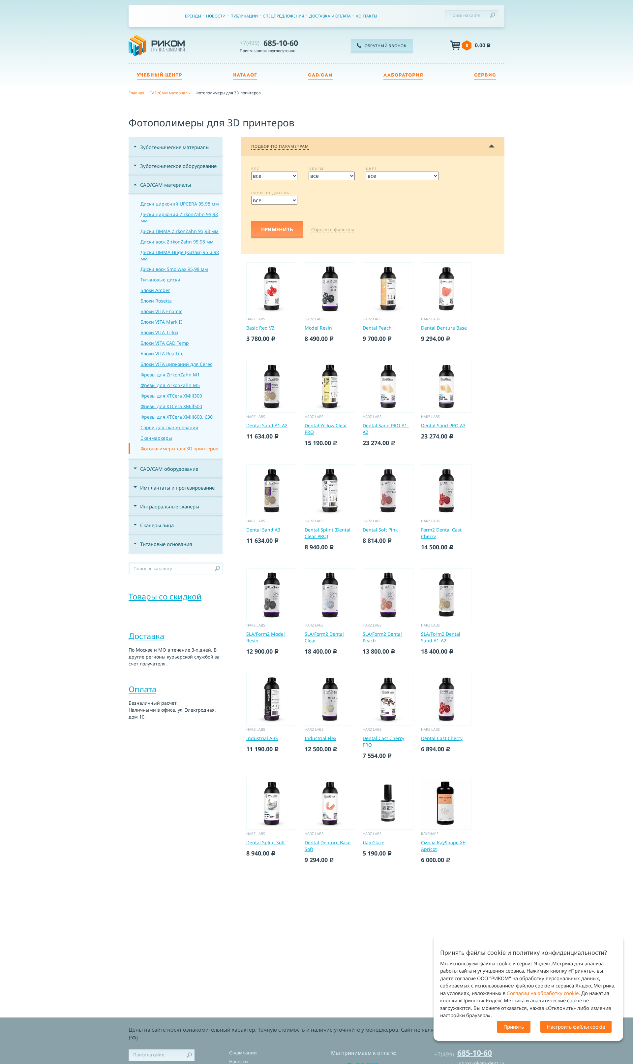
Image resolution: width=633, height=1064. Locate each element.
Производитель (270, 193)
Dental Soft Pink (380, 530)
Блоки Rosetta (156, 301)
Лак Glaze (373, 842)
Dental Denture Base (444, 328)
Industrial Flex (320, 738)
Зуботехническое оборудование (178, 166)
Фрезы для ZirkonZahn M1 (170, 374)
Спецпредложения (283, 16)
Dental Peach (377, 328)
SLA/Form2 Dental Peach (382, 637)
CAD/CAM (320, 75)
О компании (243, 1052)
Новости (216, 16)
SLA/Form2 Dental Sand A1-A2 (440, 637)
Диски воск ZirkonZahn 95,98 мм (177, 242)
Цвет (371, 168)
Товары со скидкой (165, 596)
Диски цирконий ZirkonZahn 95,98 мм (179, 217)
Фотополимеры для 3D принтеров (179, 448)
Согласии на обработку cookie (543, 993)
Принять (513, 1026)
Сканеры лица (157, 525)
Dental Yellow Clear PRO (326, 428)
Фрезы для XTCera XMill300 (171, 396)
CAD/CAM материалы (165, 184)
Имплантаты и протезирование (177, 487)
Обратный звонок (386, 45)
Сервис (485, 75)
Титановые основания (166, 544)
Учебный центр (159, 75)
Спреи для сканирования (169, 427)
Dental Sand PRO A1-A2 (386, 428)
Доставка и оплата (330, 16)
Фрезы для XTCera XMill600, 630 (176, 417)
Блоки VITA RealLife (162, 353)
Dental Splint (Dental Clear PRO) (327, 533)
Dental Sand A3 (263, 530)
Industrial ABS (262, 738)
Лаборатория (403, 75)
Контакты (366, 16)
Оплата (142, 689)
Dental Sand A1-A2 (266, 425)
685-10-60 (269, 43)
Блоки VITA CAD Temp (164, 343)
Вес (255, 168)
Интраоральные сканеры (169, 506)
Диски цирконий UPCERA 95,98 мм (179, 204)
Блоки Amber (155, 290)
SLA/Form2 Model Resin (265, 637)
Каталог (245, 75)
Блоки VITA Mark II (161, 322)
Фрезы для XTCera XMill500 (171, 406)
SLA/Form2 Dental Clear (324, 637)
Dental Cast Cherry (442, 738)
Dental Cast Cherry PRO (383, 741)
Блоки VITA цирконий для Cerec (176, 364)
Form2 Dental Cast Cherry (441, 533)
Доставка (146, 635)
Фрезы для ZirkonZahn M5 (170, 385)
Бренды (193, 16)
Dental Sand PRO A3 (443, 425)
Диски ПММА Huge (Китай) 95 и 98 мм (179, 255)
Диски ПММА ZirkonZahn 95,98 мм (179, 231)
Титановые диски (160, 279)
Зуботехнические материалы (174, 147)
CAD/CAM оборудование (169, 469)
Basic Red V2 (260, 328)
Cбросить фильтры (332, 229)
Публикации (244, 16)
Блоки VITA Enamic (161, 311)
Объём (316, 168)
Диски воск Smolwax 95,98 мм (174, 269)
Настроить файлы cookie (576, 1026)
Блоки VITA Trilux (159, 332)
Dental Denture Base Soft (327, 845)
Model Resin (318, 328)
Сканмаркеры (156, 438)
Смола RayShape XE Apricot (443, 845)
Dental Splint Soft (265, 842)
